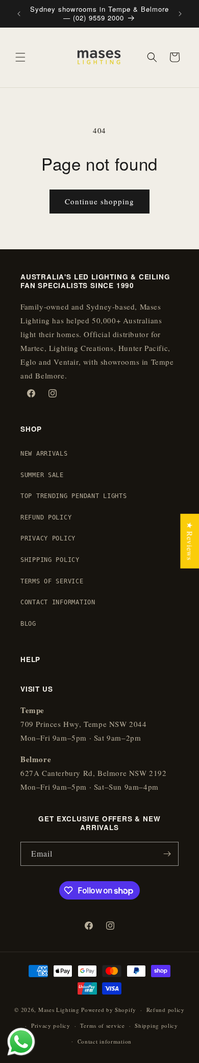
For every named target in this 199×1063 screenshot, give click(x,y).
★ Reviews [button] (190, 541)
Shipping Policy (50, 559)
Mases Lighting (59, 1009)
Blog (28, 623)
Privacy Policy (48, 538)
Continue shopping (99, 201)
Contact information (105, 1041)
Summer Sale (42, 475)
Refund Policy (45, 517)
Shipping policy (156, 1025)
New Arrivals (44, 453)
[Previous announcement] (19, 14)
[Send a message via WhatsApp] (21, 1042)
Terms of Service (52, 581)
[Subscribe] (167, 854)
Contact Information (57, 602)
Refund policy (165, 1009)
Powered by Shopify (108, 1009)
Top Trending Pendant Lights (73, 496)
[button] (20, 57)
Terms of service (102, 1025)
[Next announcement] (180, 14)
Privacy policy (50, 1025)
